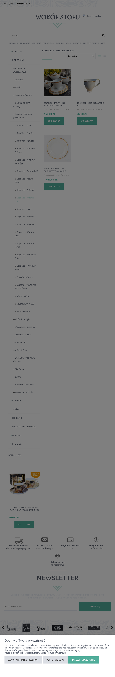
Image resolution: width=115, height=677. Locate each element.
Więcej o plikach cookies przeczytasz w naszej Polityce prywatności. (35, 652)
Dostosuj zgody (55, 659)
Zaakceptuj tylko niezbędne (23, 659)
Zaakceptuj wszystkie (83, 659)
